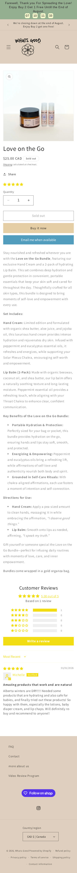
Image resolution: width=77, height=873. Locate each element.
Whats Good (22, 850)
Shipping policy (61, 857)
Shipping (7, 164)
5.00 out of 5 (50, 596)
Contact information (40, 864)
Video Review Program (24, 776)
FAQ (11, 747)
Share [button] (12, 174)
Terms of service (40, 857)
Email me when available (38, 240)
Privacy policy (19, 857)
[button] (8, 47)
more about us (19, 766)
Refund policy (63, 850)
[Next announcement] (69, 25)
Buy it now (38, 228)
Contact (14, 756)
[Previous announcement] (8, 25)
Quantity (8, 192)
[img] (13, 668)
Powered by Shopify (40, 850)
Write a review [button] (38, 641)
